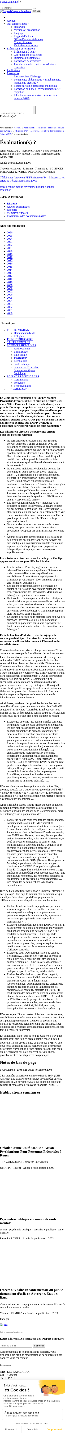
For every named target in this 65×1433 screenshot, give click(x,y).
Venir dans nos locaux (26, 45)
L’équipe (19, 33)
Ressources (13, 73)
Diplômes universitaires (27, 57)
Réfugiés (19, 336)
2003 (9, 303)
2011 (9, 279)
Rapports (12, 209)
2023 (9, 241)
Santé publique (22, 364)
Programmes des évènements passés (26, 215)
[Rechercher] (34, 8)
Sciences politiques (24, 370)
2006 (9, 294)
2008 (9, 288)
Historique (19, 26)
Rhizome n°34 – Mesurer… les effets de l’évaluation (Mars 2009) (32, 179)
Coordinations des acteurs (28, 54)
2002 (9, 306)
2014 (9, 269)
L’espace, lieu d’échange (27, 76)
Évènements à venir (24, 51)
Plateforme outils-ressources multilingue (35, 85)
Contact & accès (23, 42)
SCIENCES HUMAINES (21, 345)
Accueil (11, 20)
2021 (9, 248)
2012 (9, 275)
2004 (9, 300)
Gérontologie (21, 379)
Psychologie (20, 360)
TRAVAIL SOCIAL (18, 388)
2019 (9, 254)
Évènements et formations (21, 48)
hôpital (50, 186)
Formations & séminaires (27, 60)
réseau (4, 186)
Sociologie (19, 373)
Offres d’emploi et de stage (28, 39)
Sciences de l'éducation (26, 367)
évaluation (5, 189)
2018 (9, 257)
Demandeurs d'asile (24, 333)
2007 (9, 291)
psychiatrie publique (35, 186)
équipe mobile (16, 186)
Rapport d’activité (23, 36)
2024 (9, 238)
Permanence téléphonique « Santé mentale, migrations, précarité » (37, 81)
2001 (9, 310)
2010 (9, 282)
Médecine (19, 382)
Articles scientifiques (18, 206)
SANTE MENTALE (18, 342)
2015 (9, 266)
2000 (9, 313)
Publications (13, 70)
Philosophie (20, 354)
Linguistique (21, 351)
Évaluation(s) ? (8, 116)
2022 (9, 244)
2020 (9, 251)
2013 (9, 272)
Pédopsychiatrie (22, 385)
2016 (9, 263)
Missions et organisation (27, 29)
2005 (9, 297)
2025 (9, 235)
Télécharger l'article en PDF (15, 177)
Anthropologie (22, 348)
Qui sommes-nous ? (18, 23)
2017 (9, 260)
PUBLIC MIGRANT (19, 329)
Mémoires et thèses (17, 212)
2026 (9, 232)
